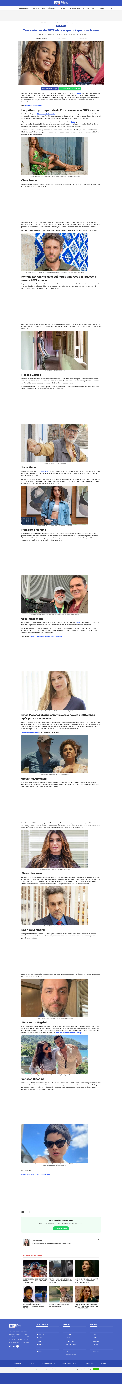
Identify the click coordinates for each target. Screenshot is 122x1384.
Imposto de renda (70, 1348)
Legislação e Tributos (71, 1344)
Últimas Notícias (23, 8)
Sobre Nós (17, 1363)
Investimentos (74, 8)
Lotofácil (95, 1338)
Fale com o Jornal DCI (48, 1363)
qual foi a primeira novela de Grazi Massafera (46, 636)
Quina (94, 1334)
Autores (31, 1363)
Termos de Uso (88, 1363)
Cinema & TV (53, 23)
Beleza (40, 1351)
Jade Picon (44, 471)
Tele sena (95, 1344)
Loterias (62, 8)
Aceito (95, 1369)
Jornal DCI (40, 23)
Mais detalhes (103, 1368)
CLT (93, 8)
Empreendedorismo (71, 1354)
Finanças (101, 8)
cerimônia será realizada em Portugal (68, 1033)
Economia (36, 8)
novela (79, 93)
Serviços (86, 8)
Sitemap (103, 1363)
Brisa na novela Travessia (46, 114)
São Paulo (51, 8)
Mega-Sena (96, 1341)
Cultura (40, 1338)
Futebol (40, 1341)
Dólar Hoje (68, 1334)
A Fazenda (41, 1348)
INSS (43, 8)
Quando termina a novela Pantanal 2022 (35, 1174)
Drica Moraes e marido (30, 732)
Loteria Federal (97, 1348)
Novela (27, 1212)
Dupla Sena (96, 1351)
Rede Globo (33, 1212)
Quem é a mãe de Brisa (33, 105)
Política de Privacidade (69, 1363)
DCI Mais (46, 23)
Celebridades (42, 1331)
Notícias (40, 1344)
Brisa (73, 122)
